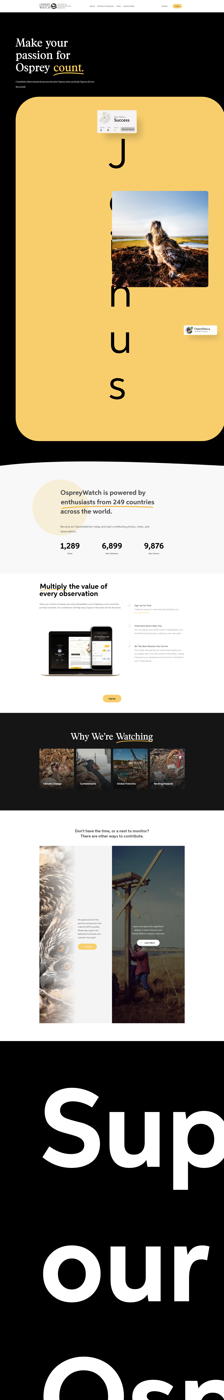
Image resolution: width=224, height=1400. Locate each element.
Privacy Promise (142, 613)
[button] (112, 698)
